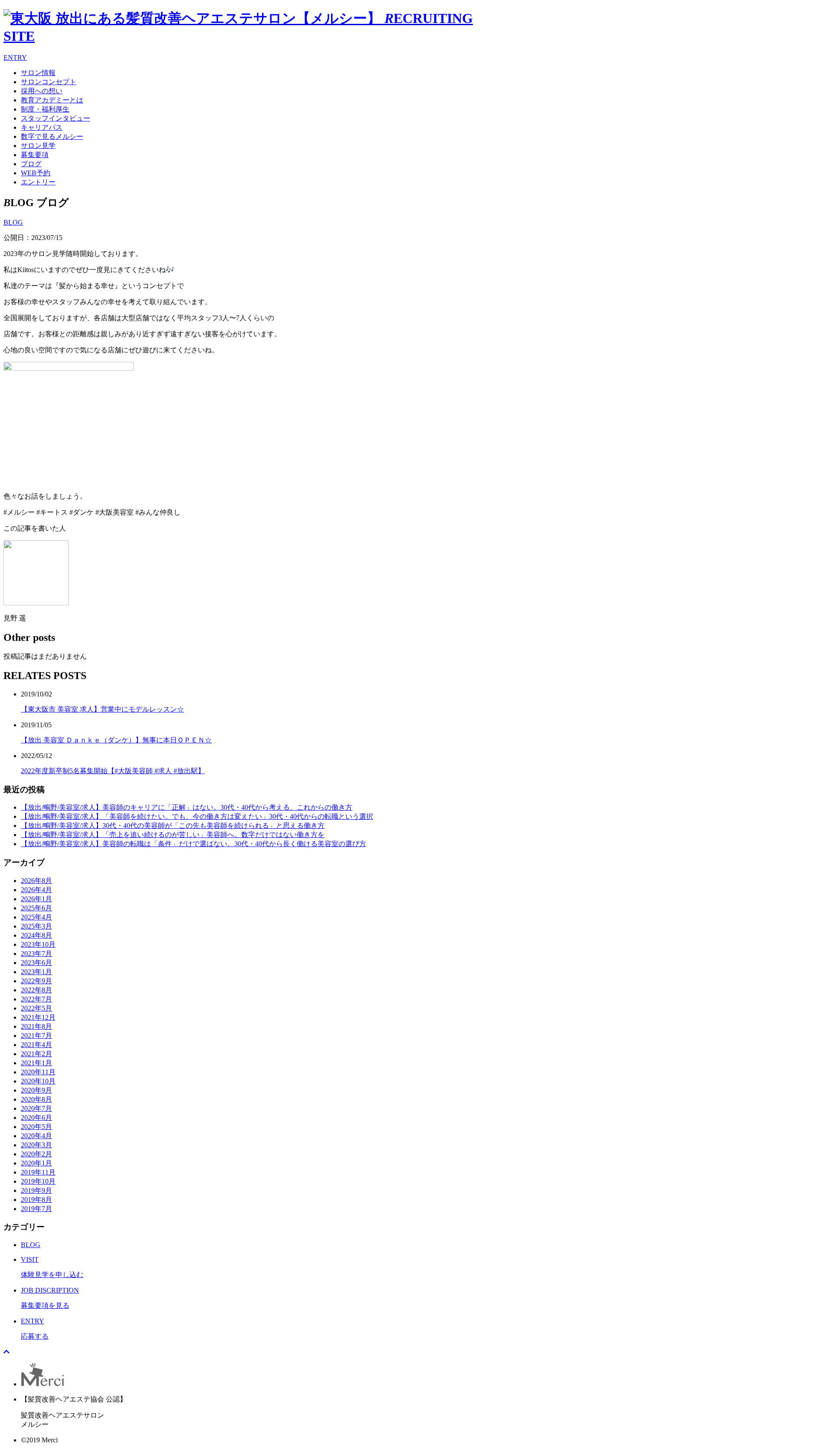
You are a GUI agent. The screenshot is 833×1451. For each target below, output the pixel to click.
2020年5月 (36, 1126)
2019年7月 (36, 1208)
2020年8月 (36, 1099)
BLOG (13, 222)
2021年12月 (38, 1017)
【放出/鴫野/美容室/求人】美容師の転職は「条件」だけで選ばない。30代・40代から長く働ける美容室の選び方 (193, 843)
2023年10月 (38, 944)
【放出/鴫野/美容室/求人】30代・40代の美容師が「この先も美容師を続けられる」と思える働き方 (173, 825)
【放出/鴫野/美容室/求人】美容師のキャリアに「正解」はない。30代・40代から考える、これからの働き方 (186, 807)
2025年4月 (36, 917)
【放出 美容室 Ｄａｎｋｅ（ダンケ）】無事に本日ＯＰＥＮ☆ (116, 740)
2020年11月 (38, 1072)
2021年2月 (36, 1053)
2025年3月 (36, 926)
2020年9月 (36, 1090)
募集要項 (35, 154)
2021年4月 (36, 1044)
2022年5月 (36, 1008)
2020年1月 (36, 1163)
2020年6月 (36, 1117)
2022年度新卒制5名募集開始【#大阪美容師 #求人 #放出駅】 (113, 771)
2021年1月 (36, 1063)
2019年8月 (36, 1199)
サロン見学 (38, 145)
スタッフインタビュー (55, 118)
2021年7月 (36, 1035)
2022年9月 (36, 981)
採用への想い (41, 91)
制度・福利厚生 (45, 109)
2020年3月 (36, 1145)
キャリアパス (41, 127)
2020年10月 (38, 1081)
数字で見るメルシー (52, 136)
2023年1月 (36, 971)
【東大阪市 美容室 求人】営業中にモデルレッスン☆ (102, 709)
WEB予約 (35, 173)
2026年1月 (36, 899)
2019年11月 (38, 1172)
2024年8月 (36, 935)
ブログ (31, 163)
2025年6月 (36, 908)
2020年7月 (36, 1108)
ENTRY (15, 57)
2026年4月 (36, 889)
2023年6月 (36, 962)
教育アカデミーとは (52, 100)
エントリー (38, 182)
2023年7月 (36, 953)
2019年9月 (36, 1190)
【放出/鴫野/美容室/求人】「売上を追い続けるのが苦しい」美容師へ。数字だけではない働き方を (173, 834)
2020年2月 (36, 1154)
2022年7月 (36, 999)
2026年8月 (36, 880)
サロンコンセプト (48, 81)
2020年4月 (36, 1135)
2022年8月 (36, 990)
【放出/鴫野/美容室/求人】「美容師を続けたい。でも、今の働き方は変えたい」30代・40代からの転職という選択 (197, 816)
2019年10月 (38, 1181)
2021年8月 (36, 1026)
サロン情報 (38, 72)
